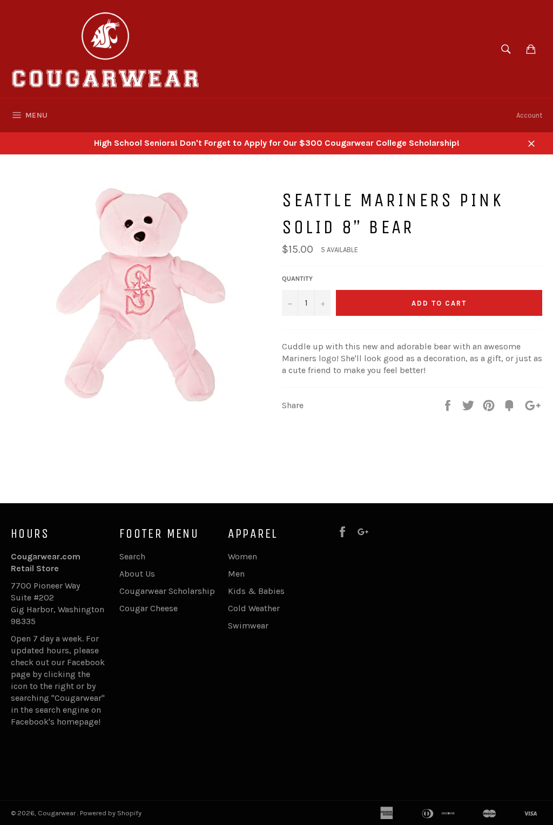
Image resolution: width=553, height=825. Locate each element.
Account (529, 115)
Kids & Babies (256, 591)
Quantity (297, 278)
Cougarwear (57, 813)
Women (242, 556)
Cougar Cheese (148, 608)
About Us (137, 574)
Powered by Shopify (110, 813)
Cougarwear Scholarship (167, 591)
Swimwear (248, 625)
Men (236, 574)
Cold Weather (254, 608)
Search (132, 556)
